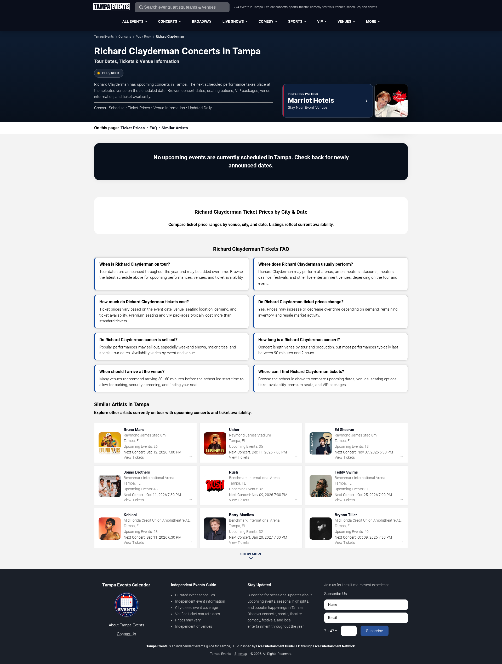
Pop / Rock (143, 36)
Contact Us (126, 634)
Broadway (202, 21)
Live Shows (233, 21)
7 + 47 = (330, 631)
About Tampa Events (126, 625)
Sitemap (241, 654)
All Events (133, 21)
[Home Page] (111, 7)
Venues (344, 21)
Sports (295, 21)
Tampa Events (104, 36)
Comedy (266, 21)
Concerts (167, 21)
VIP (320, 21)
